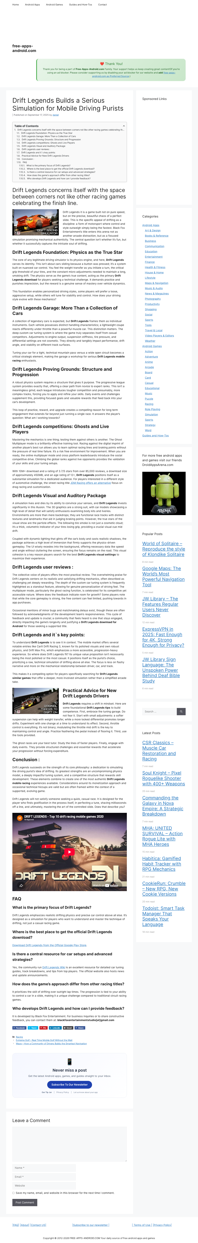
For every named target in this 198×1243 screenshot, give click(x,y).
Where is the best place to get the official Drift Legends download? (61, 168)
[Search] (181, 711)
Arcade (149, 367)
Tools (148, 325)
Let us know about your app (86, 1092)
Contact (102, 4)
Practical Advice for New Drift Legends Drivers (45, 155)
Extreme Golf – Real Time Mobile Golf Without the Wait (44, 1040)
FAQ (25, 162)
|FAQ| (15, 1225)
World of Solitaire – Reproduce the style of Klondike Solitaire (163, 549)
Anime (149, 361)
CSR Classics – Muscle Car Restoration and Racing (159, 750)
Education (151, 251)
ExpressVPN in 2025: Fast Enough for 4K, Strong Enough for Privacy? (163, 637)
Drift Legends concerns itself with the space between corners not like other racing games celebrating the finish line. (71, 129)
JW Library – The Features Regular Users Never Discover (160, 606)
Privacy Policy (62, 1092)
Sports (149, 319)
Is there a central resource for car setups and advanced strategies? (61, 172)
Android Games (54, 4)
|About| (24, 1225)
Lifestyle (150, 277)
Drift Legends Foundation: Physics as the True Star (46, 133)
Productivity (152, 304)
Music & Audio (154, 288)
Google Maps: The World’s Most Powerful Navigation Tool (163, 576)
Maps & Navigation (156, 283)
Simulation (151, 414)
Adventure (151, 356)
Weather (150, 340)
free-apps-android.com (24, 48)
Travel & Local (153, 330)
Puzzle (149, 398)
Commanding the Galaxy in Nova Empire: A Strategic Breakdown (162, 806)
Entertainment (154, 256)
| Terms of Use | (142, 1225)
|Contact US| (38, 1225)
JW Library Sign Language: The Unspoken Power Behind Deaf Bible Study (161, 670)
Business (150, 241)
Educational (152, 388)
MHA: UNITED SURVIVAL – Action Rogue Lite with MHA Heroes (162, 836)
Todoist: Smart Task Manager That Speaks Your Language (163, 916)
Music (148, 393)
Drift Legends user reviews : (36, 149)
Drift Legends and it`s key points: (38, 152)
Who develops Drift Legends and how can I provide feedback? (58, 178)
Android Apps (32, 4)
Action (149, 351)
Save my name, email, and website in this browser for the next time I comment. (65, 1192)
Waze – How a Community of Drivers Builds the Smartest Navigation (51, 1043)
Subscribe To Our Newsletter (70, 1084)
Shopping (151, 309)
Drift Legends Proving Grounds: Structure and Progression (51, 139)
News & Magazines (157, 293)
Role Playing (152, 409)
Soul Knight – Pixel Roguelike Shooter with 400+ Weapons (163, 778)
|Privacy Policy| (162, 1225)
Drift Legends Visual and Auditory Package (43, 146)
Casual (149, 383)
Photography (153, 298)
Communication (154, 246)
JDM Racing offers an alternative (90, 482)
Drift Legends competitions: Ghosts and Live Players (48, 142)
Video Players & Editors (159, 335)
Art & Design (153, 230)
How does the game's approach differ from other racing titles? (58, 175)
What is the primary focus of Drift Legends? (48, 165)
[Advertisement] (111, 34)
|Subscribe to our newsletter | (90, 1225)
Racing (19, 1037)
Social (148, 314)
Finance (150, 262)
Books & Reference (156, 235)
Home (15, 4)
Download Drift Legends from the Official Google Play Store (49, 945)
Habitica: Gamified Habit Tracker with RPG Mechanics (161, 864)
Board (148, 372)
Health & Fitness (155, 267)
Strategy (150, 425)
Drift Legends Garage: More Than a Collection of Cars (49, 136)
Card (148, 377)
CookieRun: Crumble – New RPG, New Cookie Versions (164, 889)
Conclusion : (28, 159)
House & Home (154, 272)
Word (148, 430)
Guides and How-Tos (80, 4)
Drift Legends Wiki (53, 967)
